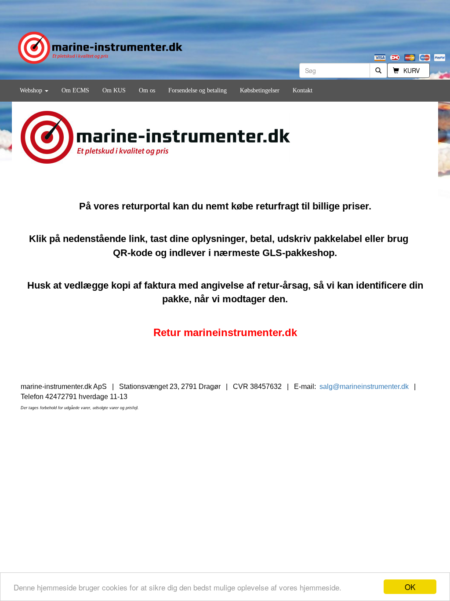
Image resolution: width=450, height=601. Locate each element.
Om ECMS (75, 90)
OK (410, 586)
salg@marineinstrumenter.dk (364, 386)
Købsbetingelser (259, 90)
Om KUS (114, 90)
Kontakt (302, 90)
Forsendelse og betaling (197, 90)
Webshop (32, 90)
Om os (147, 90)
